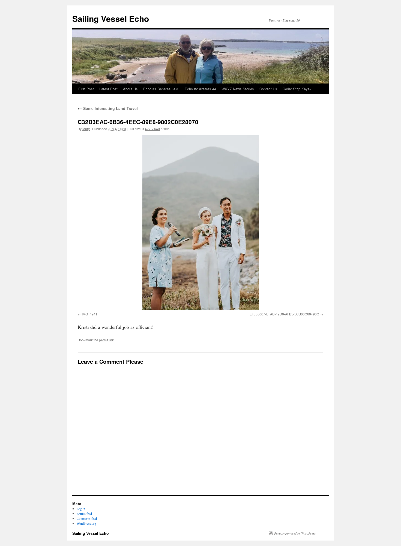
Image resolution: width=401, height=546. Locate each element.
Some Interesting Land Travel (108, 108)
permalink (106, 340)
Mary (86, 128)
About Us (130, 88)
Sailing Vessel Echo (110, 18)
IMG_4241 (89, 314)
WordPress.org (86, 523)
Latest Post (108, 88)
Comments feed (87, 518)
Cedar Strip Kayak (297, 88)
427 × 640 (152, 128)
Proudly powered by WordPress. (295, 533)
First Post (86, 88)
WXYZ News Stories (238, 88)
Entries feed (84, 513)
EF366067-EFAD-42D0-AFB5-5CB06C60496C (284, 314)
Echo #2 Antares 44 (200, 88)
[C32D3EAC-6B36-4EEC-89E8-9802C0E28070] (200, 222)
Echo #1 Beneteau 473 (161, 88)
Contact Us (268, 88)
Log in (81, 508)
